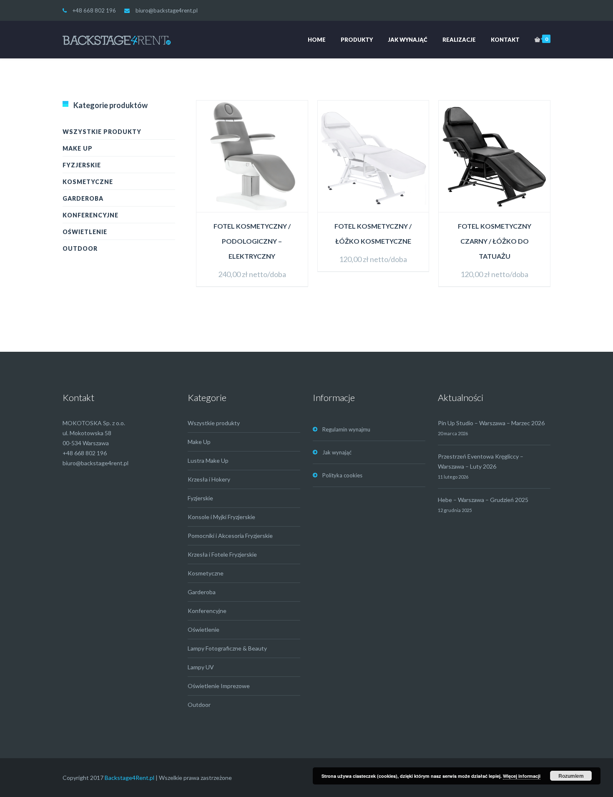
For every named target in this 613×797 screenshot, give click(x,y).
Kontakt (505, 39)
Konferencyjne (90, 215)
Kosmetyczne (88, 181)
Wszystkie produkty (102, 131)
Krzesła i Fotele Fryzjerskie (222, 554)
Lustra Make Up (208, 460)
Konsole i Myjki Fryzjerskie (221, 516)
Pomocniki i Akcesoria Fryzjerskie (230, 535)
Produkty (357, 39)
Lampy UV (201, 667)
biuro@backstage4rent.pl (167, 10)
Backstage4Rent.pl (129, 777)
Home (317, 39)
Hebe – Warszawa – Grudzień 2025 (483, 499)
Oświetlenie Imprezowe (219, 685)
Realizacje (459, 39)
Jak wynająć (407, 39)
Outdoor (80, 248)
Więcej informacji (521, 776)
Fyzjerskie (82, 165)
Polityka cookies (342, 475)
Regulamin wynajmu (346, 429)
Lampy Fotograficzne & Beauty (227, 648)
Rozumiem (571, 775)
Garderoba (83, 198)
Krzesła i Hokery (209, 479)
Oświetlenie (85, 231)
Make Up (78, 148)
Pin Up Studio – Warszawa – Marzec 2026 (491, 422)
